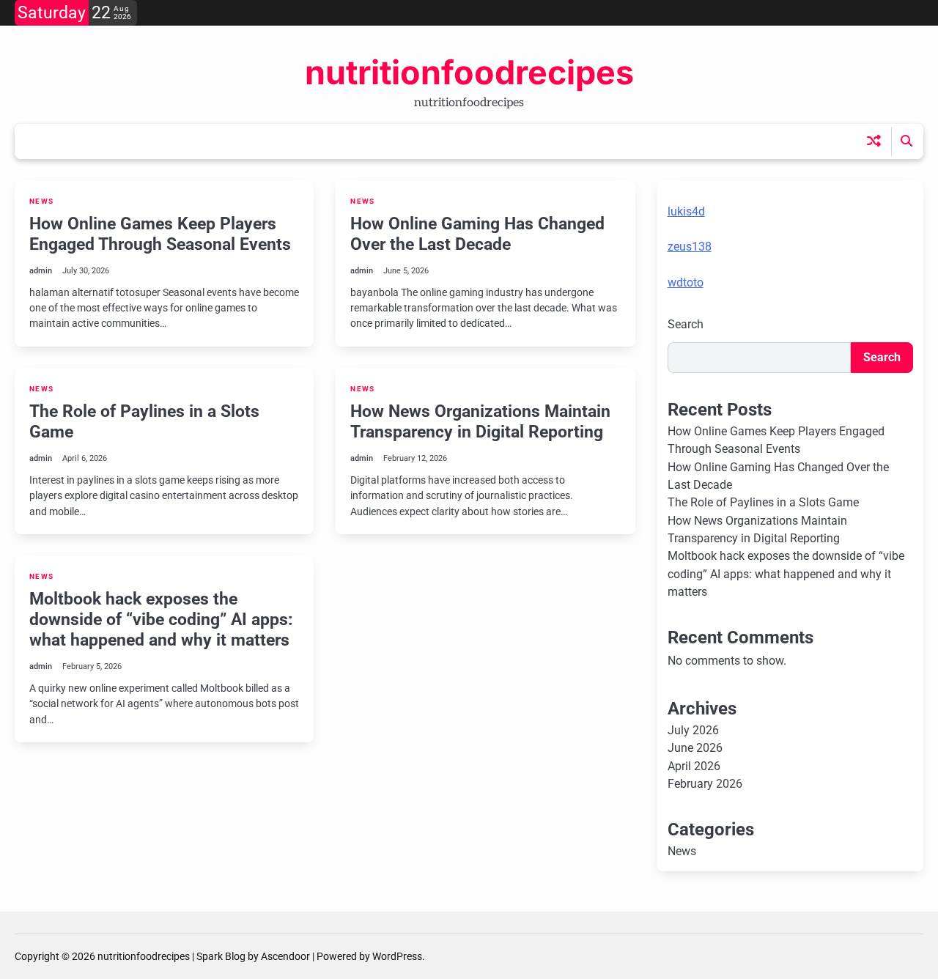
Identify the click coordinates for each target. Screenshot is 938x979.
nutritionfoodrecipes (469, 72)
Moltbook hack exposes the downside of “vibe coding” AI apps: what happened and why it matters (160, 619)
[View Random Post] (874, 141)
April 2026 (694, 766)
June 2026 (695, 748)
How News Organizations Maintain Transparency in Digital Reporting (480, 421)
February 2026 (705, 784)
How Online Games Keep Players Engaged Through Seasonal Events (160, 233)
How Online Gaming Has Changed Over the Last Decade (477, 233)
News (41, 201)
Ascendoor (285, 956)
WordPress (397, 956)
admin (40, 271)
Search (686, 324)
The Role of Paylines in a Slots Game (144, 421)
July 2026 (693, 730)
